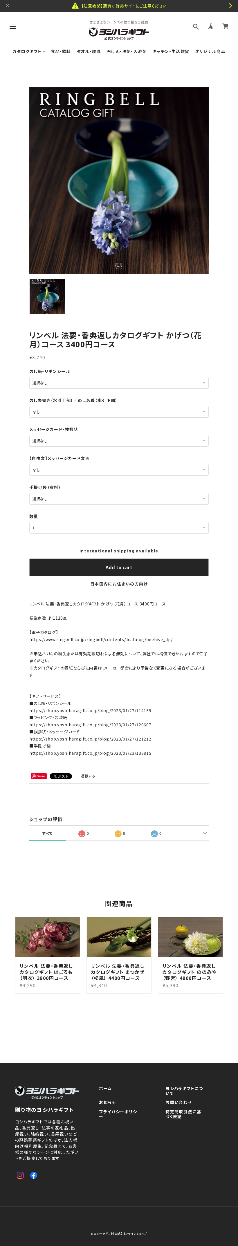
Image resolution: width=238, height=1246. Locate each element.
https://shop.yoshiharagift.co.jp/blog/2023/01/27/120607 (90, 724)
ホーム (105, 1088)
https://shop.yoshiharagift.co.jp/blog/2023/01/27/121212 (90, 739)
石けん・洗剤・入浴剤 (127, 51)
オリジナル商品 (210, 51)
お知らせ (107, 1102)
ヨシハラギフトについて (184, 1091)
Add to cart (119, 567)
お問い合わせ (178, 1102)
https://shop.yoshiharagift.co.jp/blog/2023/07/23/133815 (90, 753)
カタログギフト (27, 51)
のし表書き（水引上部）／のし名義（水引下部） (73, 400)
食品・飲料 (61, 51)
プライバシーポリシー (118, 1114)
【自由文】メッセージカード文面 (59, 458)
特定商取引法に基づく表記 (183, 1114)
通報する (88, 775)
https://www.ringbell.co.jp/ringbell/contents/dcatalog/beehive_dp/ (101, 639)
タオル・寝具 (89, 51)
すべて (47, 833)
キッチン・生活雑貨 (171, 51)
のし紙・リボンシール (49, 371)
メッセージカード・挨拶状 (53, 429)
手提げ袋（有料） (45, 487)
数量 (33, 516)
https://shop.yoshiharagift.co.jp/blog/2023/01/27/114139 (90, 710)
